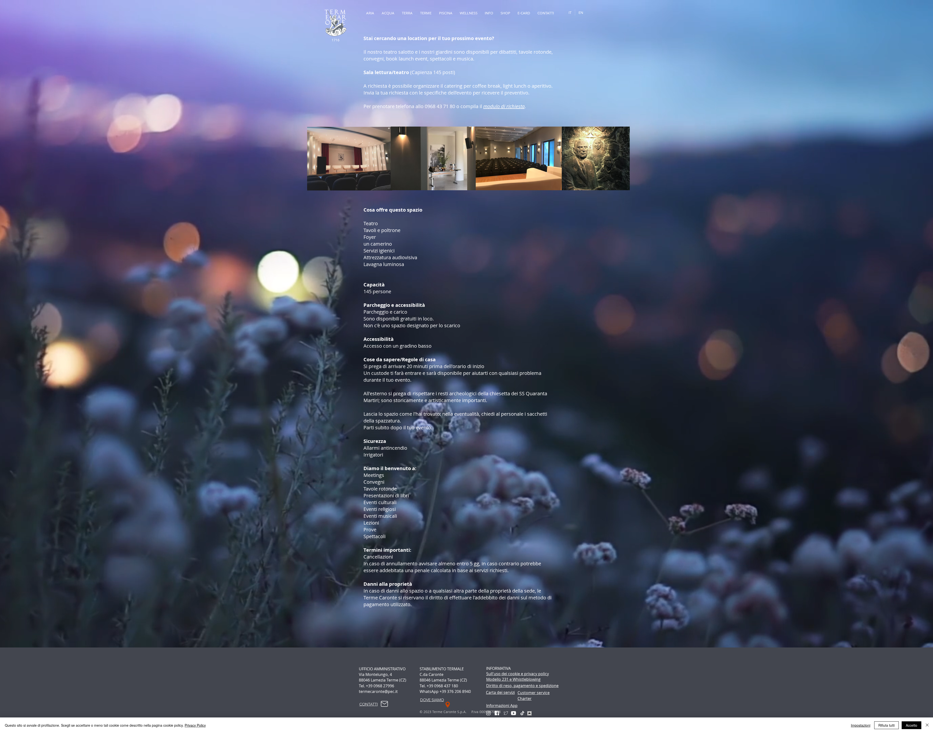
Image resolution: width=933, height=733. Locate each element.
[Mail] (384, 704)
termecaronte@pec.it (378, 691)
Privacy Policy (195, 725)
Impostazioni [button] (860, 725)
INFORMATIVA (498, 668)
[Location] (447, 704)
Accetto (911, 725)
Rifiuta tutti (886, 725)
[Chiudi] (927, 725)
